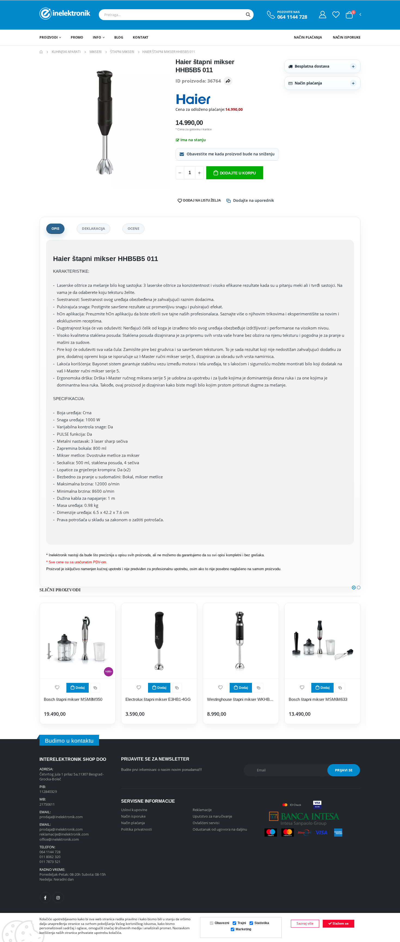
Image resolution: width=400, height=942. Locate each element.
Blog (119, 37)
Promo (77, 37)
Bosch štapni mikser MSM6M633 (318, 699)
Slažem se (340, 923)
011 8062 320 (49, 856)
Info (97, 37)
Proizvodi (48, 37)
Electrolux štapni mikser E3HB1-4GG (158, 699)
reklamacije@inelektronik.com (64, 834)
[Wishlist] (336, 14)
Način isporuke (347, 37)
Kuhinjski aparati (66, 51)
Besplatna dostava (312, 66)
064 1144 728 (292, 17)
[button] (349, 15)
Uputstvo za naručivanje (212, 816)
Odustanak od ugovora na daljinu (220, 829)
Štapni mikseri (122, 51)
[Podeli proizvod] (228, 81)
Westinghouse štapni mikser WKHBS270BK (241, 699)
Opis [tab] (55, 228)
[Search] (248, 14)
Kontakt (140, 37)
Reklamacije (202, 809)
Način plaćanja (308, 37)
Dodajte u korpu (238, 173)
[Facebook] (45, 897)
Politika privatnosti (136, 829)
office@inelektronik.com (59, 839)
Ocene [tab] (133, 228)
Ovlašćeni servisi (206, 822)
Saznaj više (305, 923)
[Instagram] (58, 897)
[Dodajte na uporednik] (95, 688)
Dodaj (80, 688)
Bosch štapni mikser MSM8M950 (73, 699)
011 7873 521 (49, 861)
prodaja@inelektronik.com (61, 816)
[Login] (322, 14)
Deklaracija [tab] (93, 228)
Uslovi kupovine (134, 809)
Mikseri (95, 51)
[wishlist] (57, 687)
